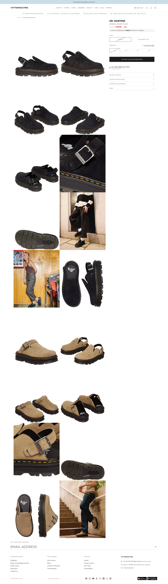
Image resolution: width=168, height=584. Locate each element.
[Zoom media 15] (37, 451)
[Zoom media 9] (37, 279)
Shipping (13, 560)
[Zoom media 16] (83, 451)
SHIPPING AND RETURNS (117, 79)
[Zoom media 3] (37, 106)
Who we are (51, 560)
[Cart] (155, 8)
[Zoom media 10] (83, 279)
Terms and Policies (53, 578)
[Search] (147, 8)
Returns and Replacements (19, 563)
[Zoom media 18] (83, 509)
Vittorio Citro (18, 578)
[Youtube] (93, 578)
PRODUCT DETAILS (115, 75)
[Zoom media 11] (37, 336)
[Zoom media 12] (83, 336)
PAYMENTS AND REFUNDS (117, 84)
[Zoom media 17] (37, 509)
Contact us (14, 571)
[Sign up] (155, 547)
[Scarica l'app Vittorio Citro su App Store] (142, 578)
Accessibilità (88, 568)
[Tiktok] (96, 578)
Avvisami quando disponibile (131, 59)
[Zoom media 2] (83, 48)
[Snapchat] (107, 578)
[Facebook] (86, 578)
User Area (87, 566)
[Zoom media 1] (37, 48)
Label (111, 88)
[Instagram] (90, 578)
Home (19, 17)
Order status (14, 566)
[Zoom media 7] (37, 221)
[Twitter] (100, 578)
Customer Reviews (53, 566)
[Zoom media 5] (37, 163)
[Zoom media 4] (83, 106)
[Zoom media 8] (83, 221)
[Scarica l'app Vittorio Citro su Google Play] (153, 578)
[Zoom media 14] (83, 394)
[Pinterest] (110, 578)
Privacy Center (89, 563)
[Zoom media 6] (83, 163)
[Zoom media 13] (37, 394)
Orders (86, 560)
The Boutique (51, 568)
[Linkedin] (103, 578)
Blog (49, 563)
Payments (13, 568)
